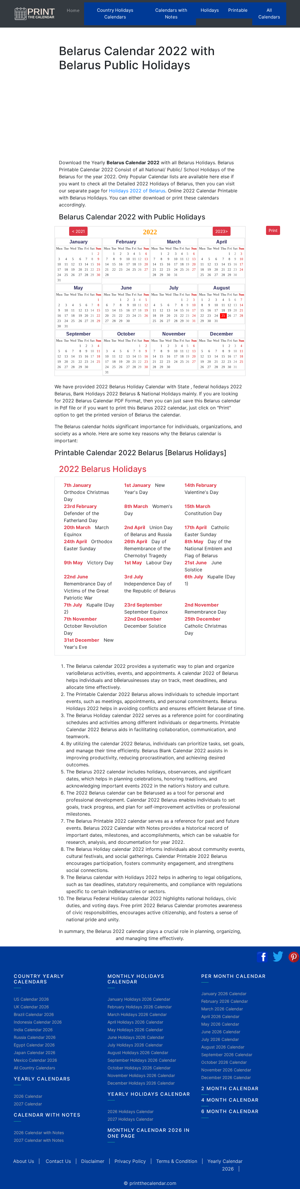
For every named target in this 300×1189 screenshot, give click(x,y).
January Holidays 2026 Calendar (139, 999)
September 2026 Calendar (226, 1054)
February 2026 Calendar (224, 1001)
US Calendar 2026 (31, 999)
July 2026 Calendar (220, 1039)
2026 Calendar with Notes (39, 1132)
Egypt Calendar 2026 (34, 1044)
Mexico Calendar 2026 (35, 1060)
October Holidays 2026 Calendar (139, 1067)
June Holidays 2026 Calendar (136, 1037)
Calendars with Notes (171, 13)
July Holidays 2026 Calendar (135, 1044)
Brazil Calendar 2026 (34, 1014)
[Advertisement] (33, 189)
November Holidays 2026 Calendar (141, 1075)
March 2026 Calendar (222, 1008)
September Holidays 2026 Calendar (142, 1060)
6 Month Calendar (230, 1111)
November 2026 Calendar (226, 1069)
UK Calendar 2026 (31, 1006)
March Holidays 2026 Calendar (137, 1014)
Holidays (210, 10)
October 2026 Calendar (224, 1062)
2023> (221, 231)
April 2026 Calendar (220, 1016)
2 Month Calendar (230, 1088)
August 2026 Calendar (222, 1046)
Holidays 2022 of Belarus (137, 191)
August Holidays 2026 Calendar (138, 1052)
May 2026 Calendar (220, 1024)
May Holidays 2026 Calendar (135, 1029)
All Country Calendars (34, 1067)
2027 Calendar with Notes (39, 1140)
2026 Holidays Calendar (131, 1111)
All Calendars (269, 13)
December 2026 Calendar (226, 1077)
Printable (238, 10)
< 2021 (78, 231)
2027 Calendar (28, 1103)
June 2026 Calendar (220, 1031)
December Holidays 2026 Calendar (141, 1082)
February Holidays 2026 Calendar (140, 1006)
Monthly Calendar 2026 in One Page (149, 1133)
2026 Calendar (28, 1096)
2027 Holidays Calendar (130, 1119)
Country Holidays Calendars (115, 13)
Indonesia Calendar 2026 (38, 1021)
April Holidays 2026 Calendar (135, 1021)
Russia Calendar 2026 (35, 1037)
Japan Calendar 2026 (34, 1052)
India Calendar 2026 (33, 1029)
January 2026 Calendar (223, 993)
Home (75, 10)
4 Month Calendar (230, 1100)
